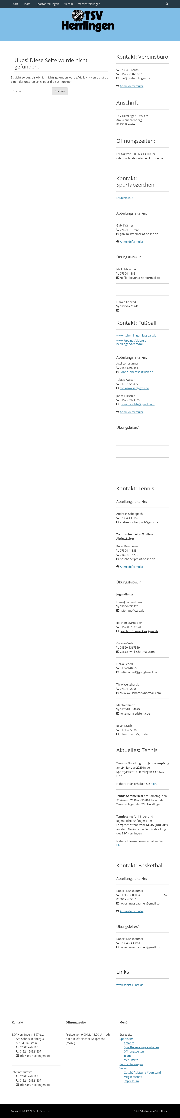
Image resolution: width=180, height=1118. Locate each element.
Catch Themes (161, 1111)
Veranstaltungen (89, 4)
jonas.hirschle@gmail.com (137, 404)
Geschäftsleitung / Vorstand (142, 1073)
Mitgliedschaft (133, 1077)
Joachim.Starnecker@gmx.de (139, 631)
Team (27, 4)
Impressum (131, 1081)
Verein (68, 4)
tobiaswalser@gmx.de (134, 388)
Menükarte (131, 1060)
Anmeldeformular (131, 86)
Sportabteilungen (47, 4)
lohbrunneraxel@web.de (137, 372)
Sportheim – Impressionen (141, 1047)
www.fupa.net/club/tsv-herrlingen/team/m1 (131, 342)
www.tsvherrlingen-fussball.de (136, 335)
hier (153, 784)
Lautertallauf (124, 198)
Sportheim (127, 1039)
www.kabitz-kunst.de (129, 985)
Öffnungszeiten (134, 1051)
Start (15, 4)
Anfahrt (129, 1043)
